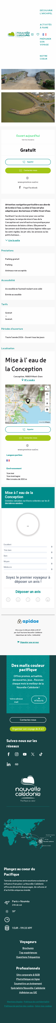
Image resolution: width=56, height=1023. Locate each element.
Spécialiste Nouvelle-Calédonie (28, 988)
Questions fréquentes (28, 957)
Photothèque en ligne (28, 979)
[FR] (44, 34)
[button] (45, 34)
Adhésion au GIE (28, 992)
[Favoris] (38, 34)
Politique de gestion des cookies (19, 1005)
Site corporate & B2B (28, 974)
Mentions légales (15, 1001)
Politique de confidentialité (36, 1001)
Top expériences (28, 952)
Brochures (28, 948)
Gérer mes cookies (43, 1005)
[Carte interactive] (32, 34)
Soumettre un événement (28, 983)
